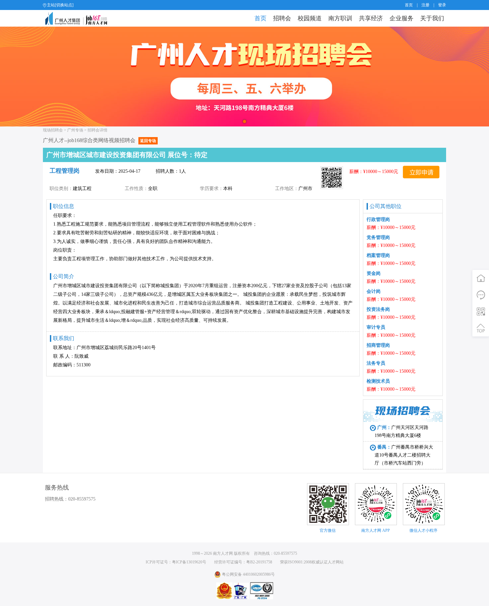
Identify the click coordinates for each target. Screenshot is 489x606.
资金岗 (374, 273)
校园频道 (310, 18)
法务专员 (376, 363)
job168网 (79, 18)
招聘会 (282, 18)
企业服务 (401, 18)
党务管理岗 (378, 237)
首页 (409, 5)
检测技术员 (378, 381)
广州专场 (75, 130)
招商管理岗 (378, 345)
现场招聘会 (53, 130)
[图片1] (244, 76)
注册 (425, 5)
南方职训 (340, 18)
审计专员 (376, 327)
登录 (442, 5)
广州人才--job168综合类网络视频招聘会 (99, 140)
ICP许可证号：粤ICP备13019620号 (176, 562)
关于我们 (432, 18)
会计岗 (374, 291)
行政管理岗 (378, 219)
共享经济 (371, 18)
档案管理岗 (378, 255)
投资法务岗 (378, 309)
